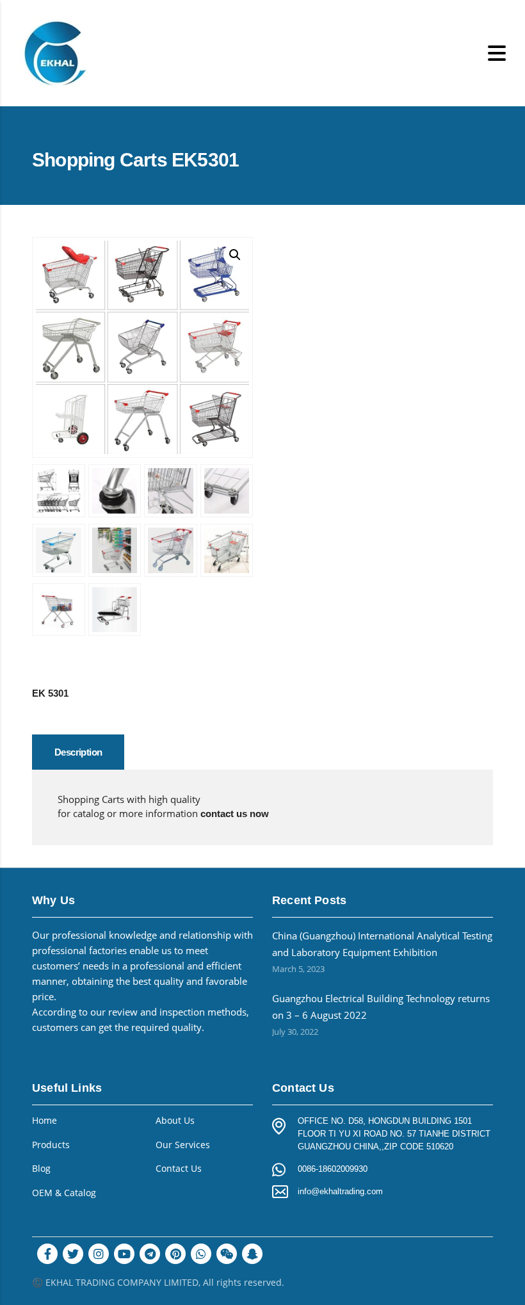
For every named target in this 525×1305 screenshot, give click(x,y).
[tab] (78, 752)
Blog (41, 1168)
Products (51, 1145)
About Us (175, 1120)
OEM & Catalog (64, 1193)
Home (44, 1120)
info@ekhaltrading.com (340, 1191)
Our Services (183, 1145)
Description (78, 752)
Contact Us (179, 1168)
